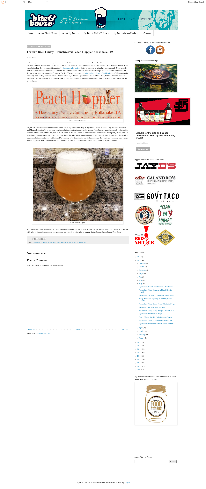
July (140, 277)
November (142, 263)
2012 (139, 359)
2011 (139, 363)
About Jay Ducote (70, 33)
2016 (139, 345)
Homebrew (64, 242)
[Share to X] (39, 239)
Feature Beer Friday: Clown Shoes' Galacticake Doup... (157, 304)
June (141, 280)
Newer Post (31, 329)
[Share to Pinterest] (44, 239)
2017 (139, 342)
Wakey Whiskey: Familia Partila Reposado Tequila (155, 317)
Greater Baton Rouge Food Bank (97, 73)
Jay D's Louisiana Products (126, 33)
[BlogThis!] (36, 239)
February (142, 334)
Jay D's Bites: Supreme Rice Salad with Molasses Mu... (157, 295)
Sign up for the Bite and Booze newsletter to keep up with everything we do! (155, 135)
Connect (147, 33)
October (142, 266)
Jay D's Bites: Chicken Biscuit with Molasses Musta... (157, 323)
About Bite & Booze (47, 33)
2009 (139, 369)
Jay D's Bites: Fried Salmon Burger (150, 313)
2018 (139, 260)
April (141, 328)
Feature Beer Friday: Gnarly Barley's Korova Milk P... (157, 310)
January (142, 338)
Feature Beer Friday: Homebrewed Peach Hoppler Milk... (155, 291)
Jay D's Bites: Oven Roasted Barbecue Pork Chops (156, 287)
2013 (139, 356)
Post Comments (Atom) (44, 333)
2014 (139, 352)
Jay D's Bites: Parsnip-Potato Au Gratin (152, 307)
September (142, 270)
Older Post (124, 329)
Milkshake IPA (81, 242)
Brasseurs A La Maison (71, 68)
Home (30, 33)
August (141, 273)
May (141, 283)
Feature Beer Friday (54, 242)
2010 (139, 366)
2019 (139, 257)
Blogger (127, 482)
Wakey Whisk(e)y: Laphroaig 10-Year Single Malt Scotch (155, 299)
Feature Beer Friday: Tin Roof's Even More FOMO (156, 320)
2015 (139, 349)
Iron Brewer (72, 242)
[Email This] (33, 239)
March (141, 331)
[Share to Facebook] (41, 239)
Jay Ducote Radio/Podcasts (96, 33)
